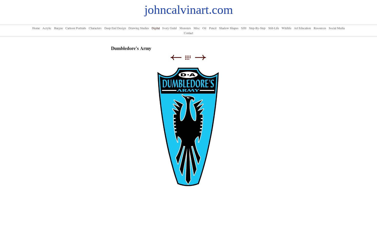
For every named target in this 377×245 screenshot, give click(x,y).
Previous (176, 57)
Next (200, 57)
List (190, 57)
